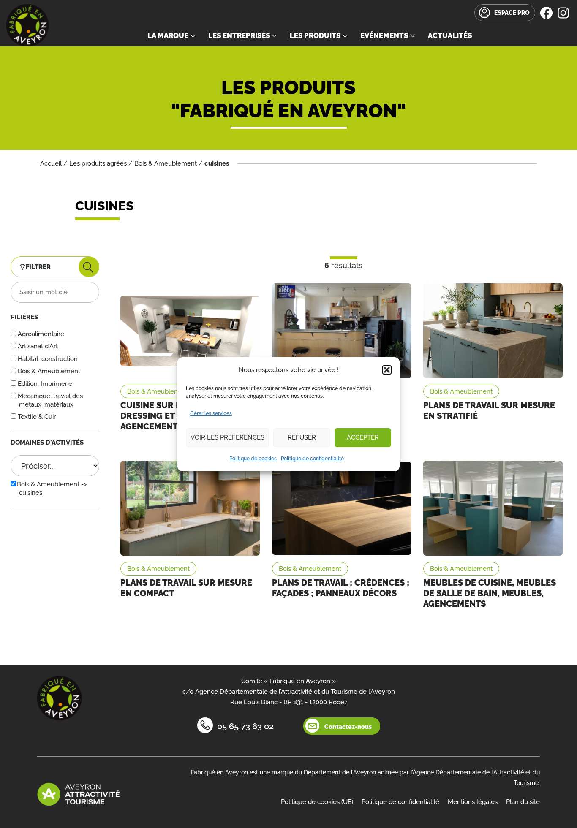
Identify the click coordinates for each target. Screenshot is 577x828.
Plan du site (523, 802)
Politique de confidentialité (312, 459)
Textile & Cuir (36, 417)
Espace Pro (512, 12)
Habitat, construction (47, 359)
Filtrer (38, 267)
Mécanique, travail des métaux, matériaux (49, 400)
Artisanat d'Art (37, 346)
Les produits (315, 35)
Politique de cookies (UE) (317, 802)
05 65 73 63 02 (245, 726)
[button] (387, 370)
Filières (24, 317)
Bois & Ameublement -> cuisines (52, 489)
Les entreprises (239, 35)
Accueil (51, 163)
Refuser (302, 437)
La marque (167, 35)
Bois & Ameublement (165, 163)
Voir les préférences (227, 437)
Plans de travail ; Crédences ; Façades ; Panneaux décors (340, 588)
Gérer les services (211, 413)
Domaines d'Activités (47, 442)
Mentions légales (473, 802)
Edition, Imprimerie (44, 384)
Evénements (384, 35)
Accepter (363, 437)
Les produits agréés (98, 163)
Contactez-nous (348, 726)
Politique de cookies (253, 459)
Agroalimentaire (40, 334)
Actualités (450, 35)
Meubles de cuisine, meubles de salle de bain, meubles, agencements (489, 593)
